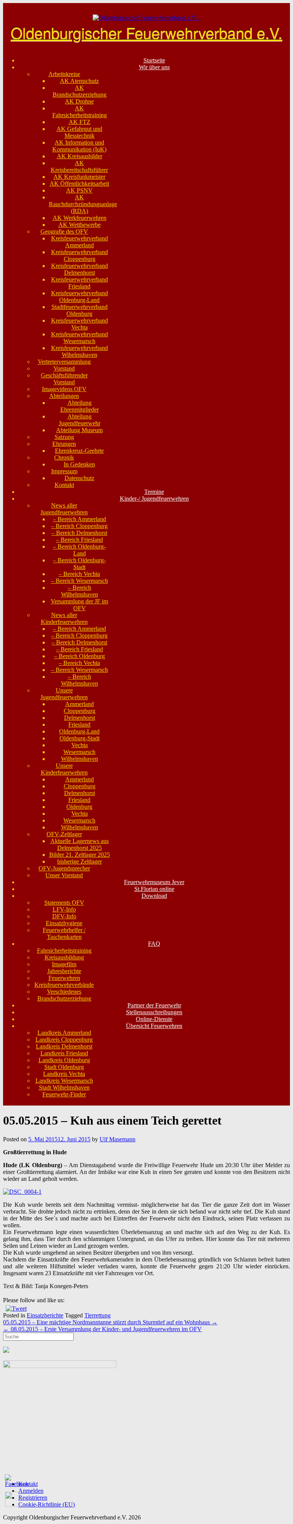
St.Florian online (154, 889)
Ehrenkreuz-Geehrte (79, 450)
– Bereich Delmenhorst (79, 533)
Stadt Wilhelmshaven (64, 1087)
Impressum (64, 471)
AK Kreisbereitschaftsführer (79, 166)
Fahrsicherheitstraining (64, 950)
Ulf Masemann (117, 1139)
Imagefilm (64, 964)
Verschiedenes (64, 991)
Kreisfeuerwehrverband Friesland (79, 283)
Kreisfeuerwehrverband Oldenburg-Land (79, 296)
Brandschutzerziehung (64, 998)
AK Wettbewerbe (79, 224)
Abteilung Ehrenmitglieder (79, 406)
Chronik (64, 457)
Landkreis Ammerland (64, 1032)
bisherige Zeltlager (79, 861)
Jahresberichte (64, 971)
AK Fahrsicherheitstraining (79, 111)
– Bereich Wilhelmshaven (79, 591)
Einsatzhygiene (64, 923)
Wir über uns (154, 67)
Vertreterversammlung (64, 361)
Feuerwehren (64, 978)
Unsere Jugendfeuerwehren (64, 693)
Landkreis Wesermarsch (64, 1080)
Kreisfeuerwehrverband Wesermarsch (79, 337)
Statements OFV (64, 902)
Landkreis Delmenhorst (64, 1046)
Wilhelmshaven (79, 759)
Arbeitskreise (64, 74)
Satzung (64, 437)
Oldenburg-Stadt (80, 738)
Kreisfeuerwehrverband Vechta (79, 324)
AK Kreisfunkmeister (79, 176)
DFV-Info (64, 916)
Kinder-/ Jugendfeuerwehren (154, 498)
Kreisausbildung (64, 957)
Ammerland (79, 704)
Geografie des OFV (64, 231)
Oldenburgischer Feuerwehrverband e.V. (146, 32)
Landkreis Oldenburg (64, 1060)
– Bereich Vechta (79, 574)
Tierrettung (97, 1315)
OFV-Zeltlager (64, 834)
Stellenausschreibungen (154, 1012)
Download (154, 895)
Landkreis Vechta (64, 1074)
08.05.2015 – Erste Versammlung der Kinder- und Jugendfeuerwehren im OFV (102, 1329)
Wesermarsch (79, 752)
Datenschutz (79, 478)
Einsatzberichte (45, 1315)
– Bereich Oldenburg (79, 656)
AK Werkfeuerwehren (79, 218)
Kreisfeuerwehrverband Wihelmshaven (79, 351)
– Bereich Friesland (79, 539)
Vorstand (64, 368)
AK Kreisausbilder (79, 156)
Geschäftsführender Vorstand (64, 378)
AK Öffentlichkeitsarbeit (79, 183)
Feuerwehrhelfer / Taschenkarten (64, 933)
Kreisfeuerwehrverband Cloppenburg (79, 255)
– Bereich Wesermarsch (79, 580)
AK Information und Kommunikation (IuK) (79, 146)
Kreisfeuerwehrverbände (64, 985)
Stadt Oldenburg (64, 1067)
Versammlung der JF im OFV (79, 604)
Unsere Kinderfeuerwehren (64, 769)
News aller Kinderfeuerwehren (64, 618)
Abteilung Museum (79, 430)
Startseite (154, 60)
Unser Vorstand (64, 875)
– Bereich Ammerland (79, 519)
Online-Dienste (154, 1019)
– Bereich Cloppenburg (79, 526)
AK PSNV (79, 190)
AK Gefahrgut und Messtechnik (79, 132)
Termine (154, 491)
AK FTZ (79, 122)
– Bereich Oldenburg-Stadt (79, 563)
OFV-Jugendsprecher (64, 868)
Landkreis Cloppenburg (64, 1039)
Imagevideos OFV (64, 389)
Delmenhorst (79, 717)
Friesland (79, 724)
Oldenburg (79, 806)
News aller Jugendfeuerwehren (64, 508)
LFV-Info (64, 909)
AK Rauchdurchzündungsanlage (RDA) (83, 204)
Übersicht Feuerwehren (154, 1026)
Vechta (79, 745)
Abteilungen (64, 396)
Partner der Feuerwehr (154, 1005)
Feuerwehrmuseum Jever (154, 882)
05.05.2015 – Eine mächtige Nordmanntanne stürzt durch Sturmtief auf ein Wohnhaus (110, 1322)
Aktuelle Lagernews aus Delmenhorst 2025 (79, 844)
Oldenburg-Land (79, 731)
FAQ (154, 943)
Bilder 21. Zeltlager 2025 (79, 854)
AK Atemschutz (79, 81)
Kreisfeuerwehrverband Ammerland (79, 241)
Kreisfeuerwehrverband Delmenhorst (79, 269)
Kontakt (64, 485)
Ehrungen (64, 444)
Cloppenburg (79, 711)
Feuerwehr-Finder (64, 1094)
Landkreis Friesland (64, 1053)
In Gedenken (79, 464)
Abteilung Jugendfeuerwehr (79, 419)
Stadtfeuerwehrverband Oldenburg (80, 310)
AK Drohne (79, 101)
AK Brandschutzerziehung (79, 91)
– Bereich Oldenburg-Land (79, 550)
